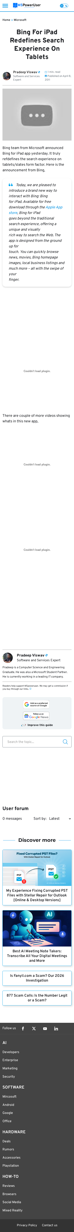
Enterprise (10, 1060)
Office (7, 1121)
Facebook (23, 1028)
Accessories (11, 1158)
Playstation (10, 1166)
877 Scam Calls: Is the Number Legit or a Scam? (37, 998)
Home (6, 20)
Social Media (11, 1202)
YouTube (45, 1028)
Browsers (9, 1194)
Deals (6, 1141)
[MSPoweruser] (27, 5)
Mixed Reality (12, 1211)
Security (8, 1077)
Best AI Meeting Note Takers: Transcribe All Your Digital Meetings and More (37, 956)
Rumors (8, 1149)
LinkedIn (56, 1028)
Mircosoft (9, 1097)
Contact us (49, 1225)
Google (7, 1113)
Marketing (9, 1068)
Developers (10, 1052)
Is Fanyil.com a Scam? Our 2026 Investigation (37, 978)
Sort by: (40, 818)
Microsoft (20, 20)
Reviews (8, 1186)
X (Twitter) (34, 1028)
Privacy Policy (27, 1225)
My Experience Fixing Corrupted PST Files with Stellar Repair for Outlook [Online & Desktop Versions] (37, 895)
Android (8, 1105)
